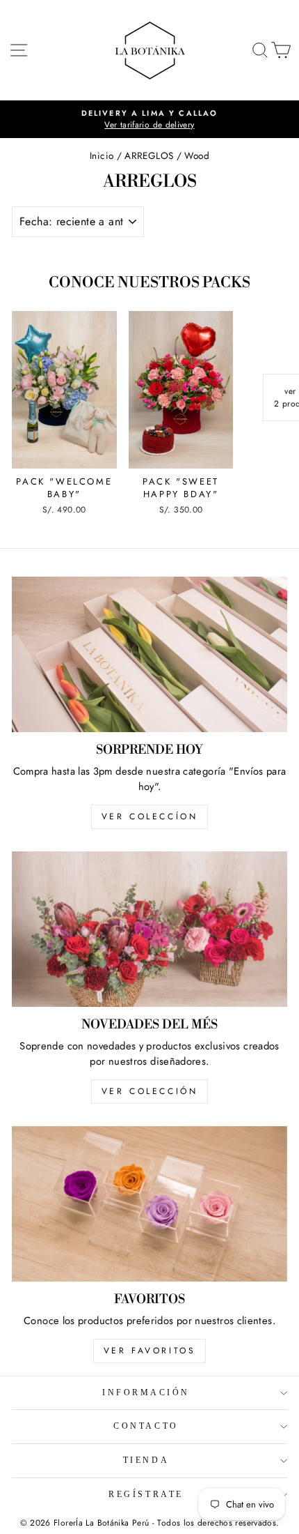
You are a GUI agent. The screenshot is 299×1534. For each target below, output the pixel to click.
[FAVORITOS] (149, 1204)
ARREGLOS (148, 155)
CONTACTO (145, 1426)
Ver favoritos (150, 1350)
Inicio (101, 155)
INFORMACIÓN (146, 1392)
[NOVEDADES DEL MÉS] (149, 929)
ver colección (150, 1091)
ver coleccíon (150, 816)
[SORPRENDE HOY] (149, 654)
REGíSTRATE (145, 1494)
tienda (146, 1460)
